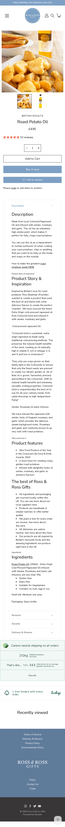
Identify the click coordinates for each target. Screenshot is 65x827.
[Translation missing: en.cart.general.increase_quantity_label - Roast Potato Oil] (38, 148)
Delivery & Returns (32, 738)
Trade (32, 788)
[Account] (46, 15)
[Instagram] (25, 806)
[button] (52, 16)
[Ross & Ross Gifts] (32, 15)
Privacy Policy (32, 743)
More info (32, 675)
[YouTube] (39, 806)
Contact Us (32, 784)
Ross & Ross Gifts (36, 811)
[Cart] (59, 15)
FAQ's (33, 780)
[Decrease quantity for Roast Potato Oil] (26, 148)
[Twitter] (34, 806)
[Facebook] (30, 806)
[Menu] (7, 15)
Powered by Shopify (32, 814)
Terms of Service (33, 734)
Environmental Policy (33, 747)
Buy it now (32, 169)
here (34, 504)
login (13, 188)
